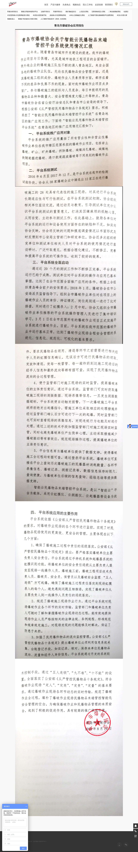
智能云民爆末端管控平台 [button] (29, 11)
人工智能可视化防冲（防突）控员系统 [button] (53, 19)
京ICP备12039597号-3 (39, 841)
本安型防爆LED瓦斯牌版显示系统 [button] (18, 15)
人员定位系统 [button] (83, 11)
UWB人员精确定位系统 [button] (77, 15)
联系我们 (109, 4)
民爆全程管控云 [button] (12, 11)
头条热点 (66, 4)
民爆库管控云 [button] (57, 11)
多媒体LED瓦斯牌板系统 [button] (58, 15)
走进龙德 (99, 4)
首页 (46, 4)
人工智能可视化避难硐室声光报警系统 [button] (101, 15)
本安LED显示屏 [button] (122, 15)
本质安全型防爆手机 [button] (39, 15)
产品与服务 (55, 4)
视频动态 (77, 4)
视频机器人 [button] (11, 19)
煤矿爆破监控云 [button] (71, 11)
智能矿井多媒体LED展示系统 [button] (27, 19)
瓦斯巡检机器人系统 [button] (98, 11)
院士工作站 (88, 4)
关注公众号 (126, 4)
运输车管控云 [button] (45, 11)
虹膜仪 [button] (126, 11)
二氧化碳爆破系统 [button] (114, 11)
